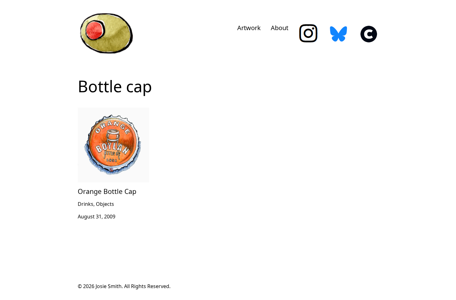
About (279, 28)
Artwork (249, 28)
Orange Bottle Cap (100, 111)
